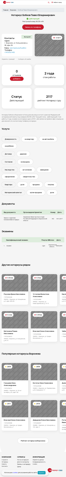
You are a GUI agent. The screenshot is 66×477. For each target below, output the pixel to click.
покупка (51, 185)
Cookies (35, 464)
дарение (23, 154)
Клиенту (4, 464)
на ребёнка (9, 146)
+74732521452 (9, 52)
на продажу (25, 162)
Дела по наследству (23, 462)
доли (22, 185)
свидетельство (29, 177)
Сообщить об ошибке (24, 59)
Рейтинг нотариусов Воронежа (33, 441)
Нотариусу (5, 462)
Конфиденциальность (39, 462)
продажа (36, 185)
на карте (58, 37)
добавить (16, 79)
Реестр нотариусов (23, 460)
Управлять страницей (8, 59)
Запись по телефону (33, 27)
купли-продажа (36, 192)
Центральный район (18, 48)
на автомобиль (48, 139)
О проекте (5, 460)
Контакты (4, 466)
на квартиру (29, 139)
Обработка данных (38, 460)
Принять (41, 473)
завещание (44, 170)
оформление (10, 177)
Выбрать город (58, 2)
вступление (27, 170)
